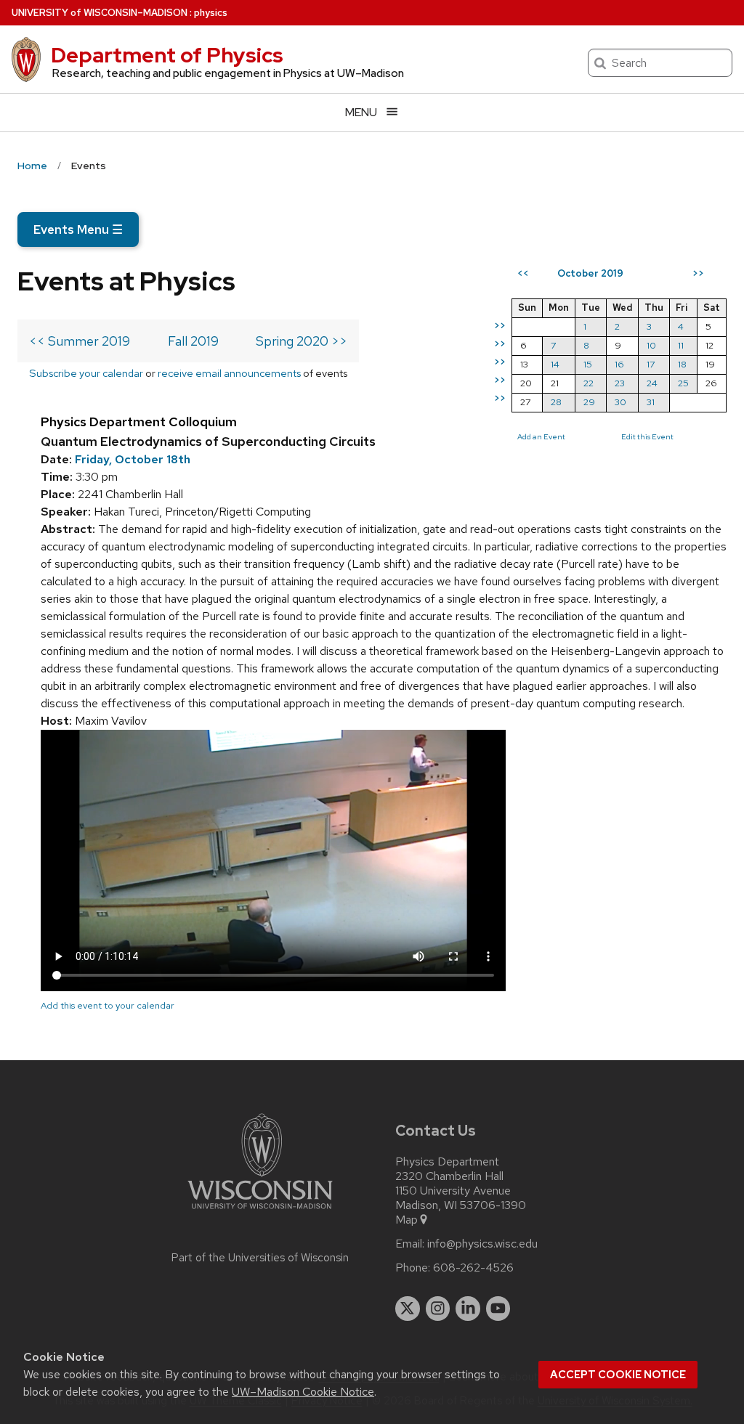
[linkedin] (468, 1308)
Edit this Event (647, 436)
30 (620, 402)
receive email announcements (229, 373)
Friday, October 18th (132, 459)
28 (556, 402)
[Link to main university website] (260, 1211)
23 (619, 383)
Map (406, 1220)
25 (683, 383)
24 (652, 383)
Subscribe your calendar (86, 373)
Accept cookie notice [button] (618, 1374)
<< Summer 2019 (79, 341)
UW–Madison (99, 13)
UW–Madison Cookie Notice (303, 1391)
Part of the (260, 1257)
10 (651, 345)
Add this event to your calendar (107, 1005)
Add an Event (541, 436)
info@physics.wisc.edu (482, 1244)
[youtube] (498, 1308)
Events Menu (78, 229)
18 (682, 364)
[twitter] (407, 1308)
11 (681, 345)
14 (555, 364)
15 (587, 364)
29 (589, 402)
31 (650, 402)
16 (619, 364)
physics (210, 13)
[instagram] (438, 1308)
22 (588, 383)
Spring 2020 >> (301, 341)
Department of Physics (167, 55)
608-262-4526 (473, 1268)
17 (650, 364)
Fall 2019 (193, 341)
